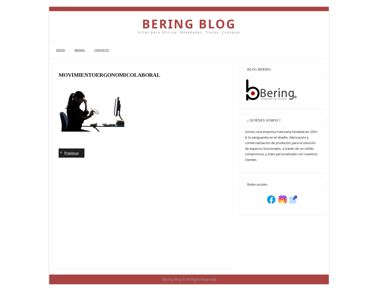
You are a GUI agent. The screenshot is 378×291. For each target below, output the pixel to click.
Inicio (60, 50)
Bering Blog (189, 24)
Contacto (101, 50)
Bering (80, 50)
